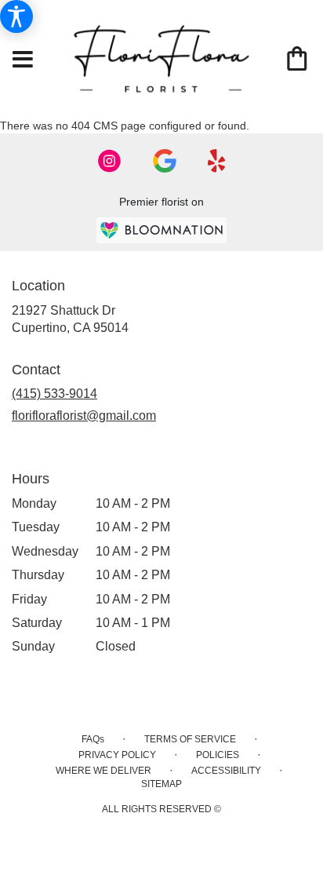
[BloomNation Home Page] (161, 230)
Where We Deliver (103, 770)
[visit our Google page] (164, 161)
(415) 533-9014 (54, 393)
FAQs (93, 739)
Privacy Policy (117, 754)
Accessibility (226, 770)
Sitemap (161, 783)
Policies (217, 754)
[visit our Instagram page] (109, 161)
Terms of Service (190, 739)
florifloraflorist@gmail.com (84, 415)
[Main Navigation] (22, 60)
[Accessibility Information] (16, 16)
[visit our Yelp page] (216, 161)
